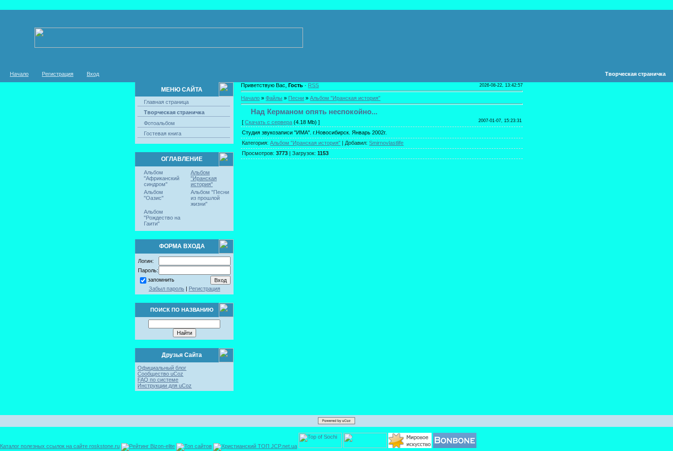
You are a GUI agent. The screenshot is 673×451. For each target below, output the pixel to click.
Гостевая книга (162, 133)
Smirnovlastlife (386, 143)
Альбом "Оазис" (154, 195)
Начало (19, 74)
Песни (296, 98)
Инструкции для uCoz (164, 385)
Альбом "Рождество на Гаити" (162, 217)
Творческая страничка (174, 112)
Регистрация (57, 74)
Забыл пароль (166, 288)
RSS (313, 85)
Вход (93, 74)
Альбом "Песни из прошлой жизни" (210, 198)
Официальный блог (161, 368)
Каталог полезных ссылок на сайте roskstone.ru (60, 446)
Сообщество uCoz (160, 374)
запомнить (161, 280)
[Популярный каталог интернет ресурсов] (454, 446)
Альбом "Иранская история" (204, 178)
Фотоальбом (159, 123)
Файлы (274, 98)
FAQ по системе (157, 380)
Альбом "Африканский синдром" (161, 178)
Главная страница (166, 102)
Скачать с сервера (268, 122)
